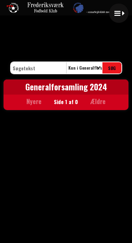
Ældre (98, 101)
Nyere (34, 101)
